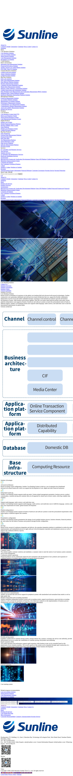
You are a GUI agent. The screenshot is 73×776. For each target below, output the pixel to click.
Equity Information (15, 170)
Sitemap (19, 774)
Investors (3, 169)
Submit (21, 703)
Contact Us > (4, 284)
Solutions (3, 48)
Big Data (10, 713)
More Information (6, 715)
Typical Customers (6, 290)
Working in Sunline (16, 167)
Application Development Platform (25, 159)
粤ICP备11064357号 (7, 772)
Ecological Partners (15, 164)
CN (2, 175)
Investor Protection (60, 170)
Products (3, 185)
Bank (2, 182)
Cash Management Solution (8, 695)
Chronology (14, 46)
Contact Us (34, 46)
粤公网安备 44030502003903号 (22, 772)
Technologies (4, 157)
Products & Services (6, 109)
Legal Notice (4, 774)
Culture (3, 165)
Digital (6, 713)
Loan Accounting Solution (8, 692)
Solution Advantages (6, 287)
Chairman (20, 46)
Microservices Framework (8, 159)
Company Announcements (23, 716)
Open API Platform (41, 159)
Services (8, 185)
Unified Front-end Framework (55, 159)
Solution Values (5, 289)
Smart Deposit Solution (7, 693)
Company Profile (5, 46)
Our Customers (5, 164)
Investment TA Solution (7, 696)
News (25, 707)
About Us (3, 45)
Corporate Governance (38, 170)
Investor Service (49, 170)
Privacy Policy (12, 774)
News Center (27, 46)
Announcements (5, 170)
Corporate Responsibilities (8, 716)
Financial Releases (26, 170)
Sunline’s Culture (5, 167)
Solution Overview (6, 286)
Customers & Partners (7, 162)
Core (2, 713)
